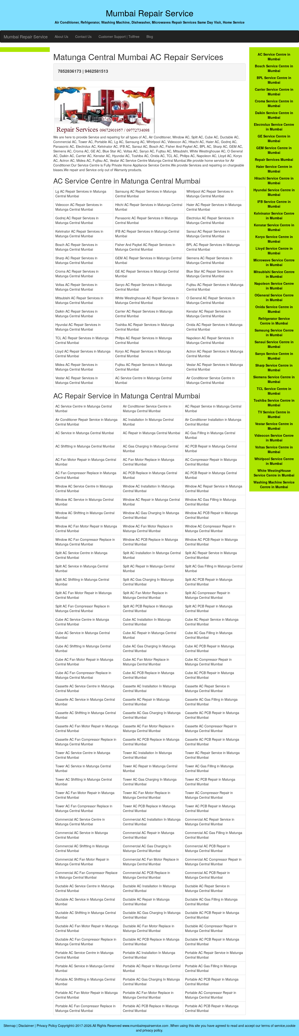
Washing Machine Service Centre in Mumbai (274, 484)
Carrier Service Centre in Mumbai (274, 91)
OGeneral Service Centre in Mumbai (274, 297)
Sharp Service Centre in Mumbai (274, 367)
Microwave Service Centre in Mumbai (274, 262)
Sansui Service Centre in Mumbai (274, 344)
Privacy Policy (47, 1025)
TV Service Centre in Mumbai (274, 414)
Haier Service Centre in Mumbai (274, 168)
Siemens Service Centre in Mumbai (274, 379)
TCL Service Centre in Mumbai (274, 391)
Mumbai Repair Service (26, 36)
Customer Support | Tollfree (119, 36)
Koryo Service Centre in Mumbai (274, 239)
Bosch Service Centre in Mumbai (274, 68)
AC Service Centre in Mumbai (274, 56)
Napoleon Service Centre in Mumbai (274, 285)
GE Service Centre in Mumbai (274, 138)
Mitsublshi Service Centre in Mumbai (274, 274)
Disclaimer (26, 1025)
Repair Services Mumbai (274, 159)
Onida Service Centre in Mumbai (274, 309)
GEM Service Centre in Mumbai (274, 150)
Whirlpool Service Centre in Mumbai (274, 461)
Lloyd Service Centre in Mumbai (274, 250)
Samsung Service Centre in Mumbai (274, 332)
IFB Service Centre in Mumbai (274, 204)
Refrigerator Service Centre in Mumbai (274, 320)
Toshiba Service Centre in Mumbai (274, 402)
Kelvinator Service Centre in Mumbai (274, 215)
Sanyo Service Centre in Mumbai (274, 356)
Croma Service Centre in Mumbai (274, 103)
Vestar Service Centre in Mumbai (274, 426)
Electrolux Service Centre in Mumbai (274, 126)
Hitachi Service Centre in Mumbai (274, 180)
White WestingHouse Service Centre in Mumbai (274, 472)
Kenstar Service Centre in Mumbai (274, 227)
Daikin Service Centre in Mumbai (274, 115)
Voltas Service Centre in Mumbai (274, 449)
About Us (61, 36)
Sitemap (10, 1025)
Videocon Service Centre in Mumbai (274, 437)
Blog (149, 36)
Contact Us (83, 36)
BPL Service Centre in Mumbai (274, 80)
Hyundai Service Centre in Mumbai (274, 192)
